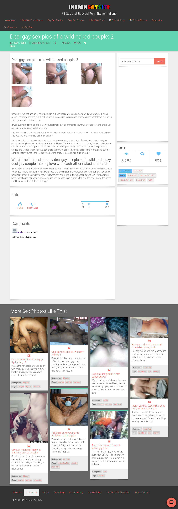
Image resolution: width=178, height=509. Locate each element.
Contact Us (31, 492)
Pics (105, 472)
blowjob (132, 175)
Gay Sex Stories (76, 20)
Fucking (138, 171)
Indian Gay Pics (63, 463)
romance (140, 180)
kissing (100, 404)
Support (156, 20)
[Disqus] (62, 262)
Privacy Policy (76, 492)
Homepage (9, 20)
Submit (45, 492)
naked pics (142, 372)
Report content (142, 492)
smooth (156, 372)
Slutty (105, 400)
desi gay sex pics (147, 175)
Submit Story (118, 20)
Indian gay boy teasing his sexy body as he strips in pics (148, 407)
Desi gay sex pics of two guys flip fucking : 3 (27, 361)
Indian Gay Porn (96, 20)
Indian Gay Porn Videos (31, 20)
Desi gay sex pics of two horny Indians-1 (67, 353)
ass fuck (37, 387)
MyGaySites (27, 27)
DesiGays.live (10, 27)
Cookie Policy (95, 492)
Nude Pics (147, 368)
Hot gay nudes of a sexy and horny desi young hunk (147, 346)
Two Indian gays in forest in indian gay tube (106, 447)
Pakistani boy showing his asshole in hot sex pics (65, 434)
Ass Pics (66, 459)
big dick (29, 387)
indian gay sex (126, 180)
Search (159, 61)
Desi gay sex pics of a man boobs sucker (106, 375)
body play (117, 404)
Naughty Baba (19, 42)
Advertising (59, 492)
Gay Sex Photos (55, 20)
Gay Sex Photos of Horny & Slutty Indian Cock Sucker (26, 451)
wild (150, 180)
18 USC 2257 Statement (118, 492)
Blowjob (26, 383)
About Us (17, 492)
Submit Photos (139, 20)
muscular (55, 467)
